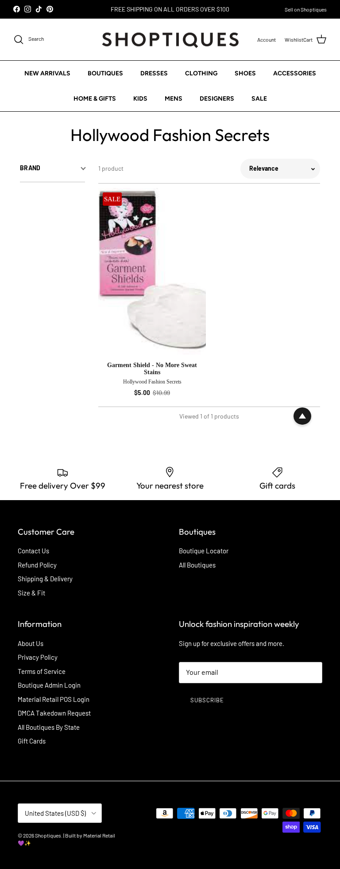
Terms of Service (42, 671)
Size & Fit (31, 593)
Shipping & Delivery (45, 579)
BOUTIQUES (105, 73)
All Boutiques (197, 565)
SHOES (245, 73)
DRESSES (154, 73)
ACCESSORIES (294, 73)
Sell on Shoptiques (306, 9)
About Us (30, 643)
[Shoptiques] (170, 39)
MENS (173, 98)
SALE (259, 98)
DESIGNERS (217, 98)
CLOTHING (201, 73)
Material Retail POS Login (53, 699)
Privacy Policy (38, 657)
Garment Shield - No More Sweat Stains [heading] (152, 369)
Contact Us (33, 551)
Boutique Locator (203, 551)
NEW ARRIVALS (47, 73)
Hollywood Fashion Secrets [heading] (152, 382)
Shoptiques (48, 835)
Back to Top (302, 416)
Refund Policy (37, 565)
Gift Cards (32, 741)
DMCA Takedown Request (54, 713)
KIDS (140, 98)
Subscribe (207, 700)
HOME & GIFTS (94, 98)
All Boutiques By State (49, 727)
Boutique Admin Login (49, 685)
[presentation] (152, 380)
